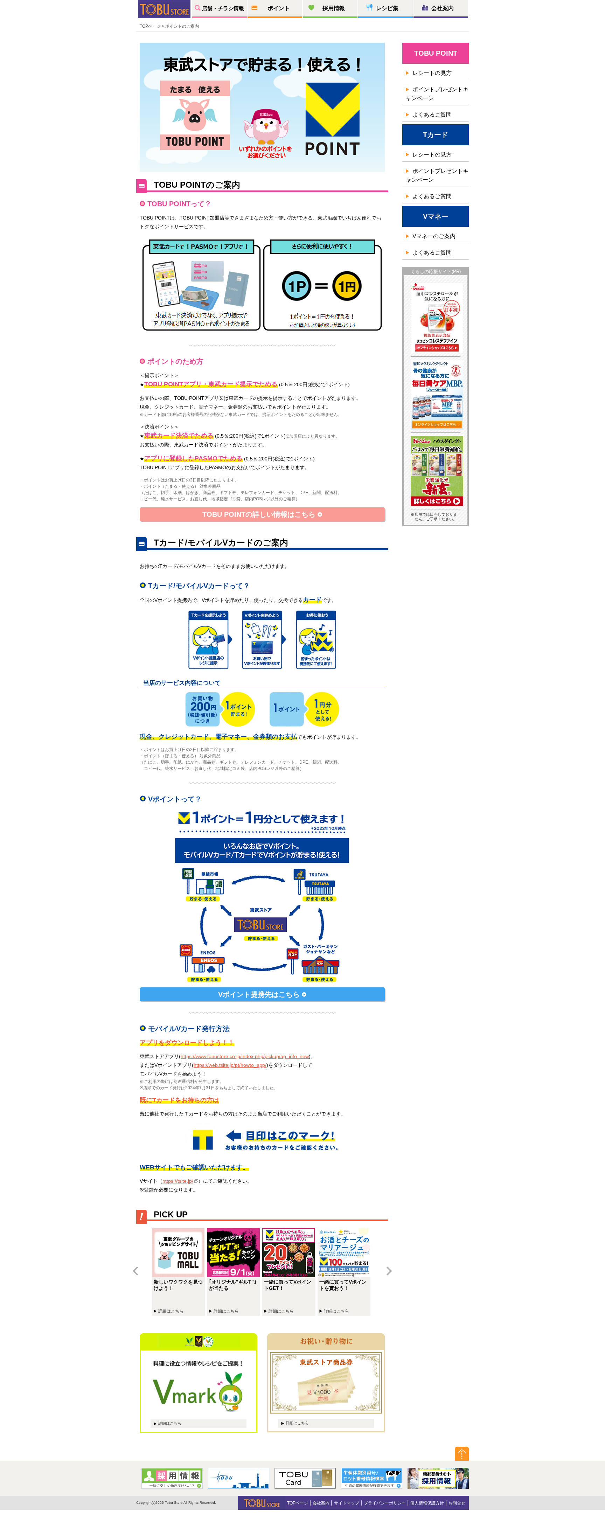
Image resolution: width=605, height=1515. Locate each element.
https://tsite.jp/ (177, 1181)
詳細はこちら (169, 1423)
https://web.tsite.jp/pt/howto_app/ (230, 1065)
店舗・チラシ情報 (223, 8)
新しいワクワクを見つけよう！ (179, 1272)
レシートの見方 (432, 73)
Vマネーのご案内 (434, 236)
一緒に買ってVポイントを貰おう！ (345, 1272)
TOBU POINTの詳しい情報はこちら (260, 514)
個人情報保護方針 (427, 1503)
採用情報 (333, 8)
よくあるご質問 (432, 115)
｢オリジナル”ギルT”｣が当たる (235, 1272)
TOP (144, 26)
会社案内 (442, 8)
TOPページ (297, 1503)
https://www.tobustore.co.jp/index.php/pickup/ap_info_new (245, 1056)
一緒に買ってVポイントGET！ (290, 1272)
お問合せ (456, 1503)
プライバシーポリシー (385, 1503)
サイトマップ (346, 1503)
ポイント (278, 8)
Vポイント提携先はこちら (260, 994)
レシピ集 (387, 8)
